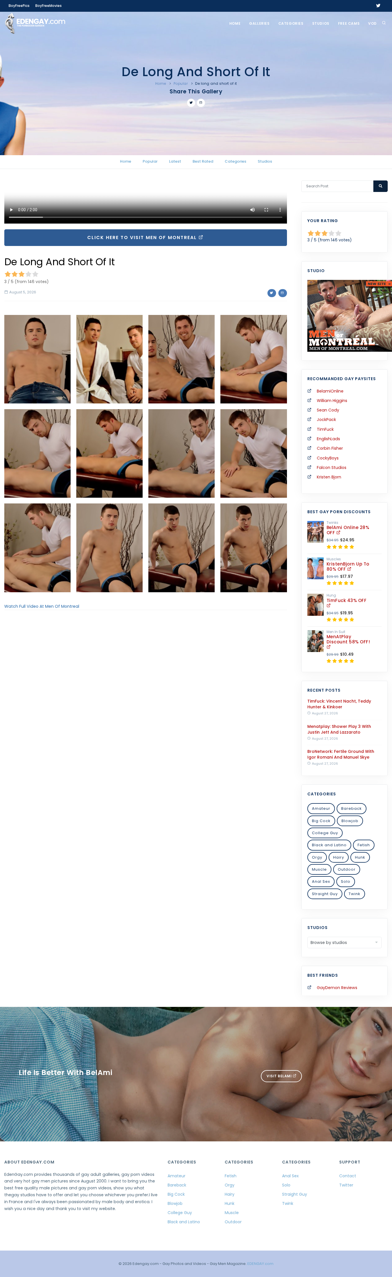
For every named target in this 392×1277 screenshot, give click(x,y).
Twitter (346, 1185)
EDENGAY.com (260, 1263)
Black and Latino (329, 845)
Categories (291, 23)
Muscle (319, 869)
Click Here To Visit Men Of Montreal (143, 237)
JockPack (326, 419)
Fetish (364, 845)
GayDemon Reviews (337, 988)
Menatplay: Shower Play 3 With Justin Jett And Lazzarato (339, 729)
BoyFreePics (19, 5)
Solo (345, 881)
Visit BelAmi (280, 1076)
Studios (320, 23)
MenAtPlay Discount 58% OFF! (348, 639)
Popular (181, 83)
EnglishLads (328, 439)
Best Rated (203, 161)
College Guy (325, 833)
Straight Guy (325, 894)
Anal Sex (321, 881)
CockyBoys (328, 458)
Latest (175, 161)
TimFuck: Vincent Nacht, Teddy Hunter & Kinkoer (339, 704)
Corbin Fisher (330, 448)
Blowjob (349, 821)
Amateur (321, 808)
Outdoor (347, 869)
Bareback (351, 808)
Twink (354, 894)
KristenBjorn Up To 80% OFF (348, 566)
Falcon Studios (331, 467)
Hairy (338, 857)
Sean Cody (328, 410)
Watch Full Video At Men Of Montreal (41, 606)
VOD (372, 23)
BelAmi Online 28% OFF (348, 530)
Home (234, 23)
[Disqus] (145, 693)
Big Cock (321, 821)
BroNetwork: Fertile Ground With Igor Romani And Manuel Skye (340, 754)
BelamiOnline (330, 391)
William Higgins (332, 400)
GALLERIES (259, 23)
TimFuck (325, 429)
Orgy (317, 857)
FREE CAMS (349, 23)
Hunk (360, 857)
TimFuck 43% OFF (347, 600)
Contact (347, 1176)
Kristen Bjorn (329, 477)
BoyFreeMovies (48, 5)
